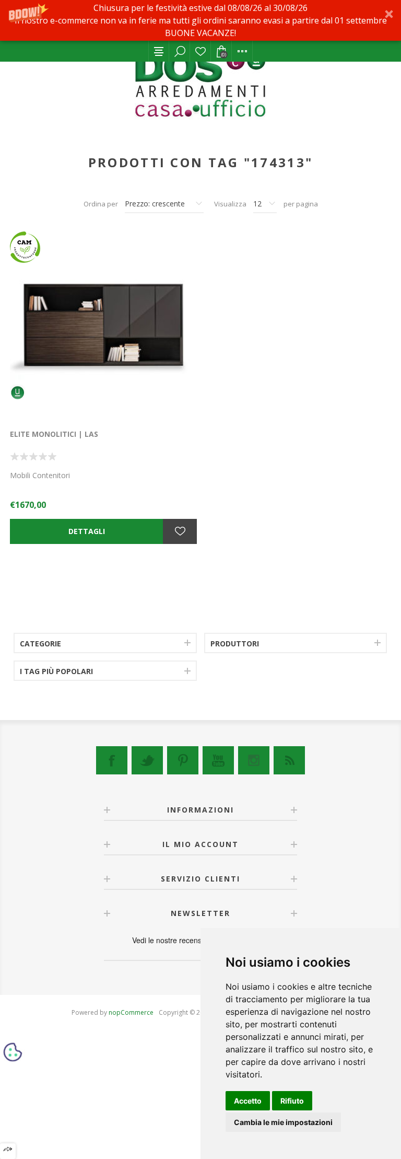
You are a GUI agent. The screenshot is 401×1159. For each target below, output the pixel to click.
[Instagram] (253, 760)
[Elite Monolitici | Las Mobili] (103, 325)
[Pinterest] (182, 760)
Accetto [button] (248, 1100)
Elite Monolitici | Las (54, 434)
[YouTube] (218, 760)
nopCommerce (131, 1012)
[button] (200, 20)
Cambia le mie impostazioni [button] (283, 1122)
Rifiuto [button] (292, 1100)
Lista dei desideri (200, 51)
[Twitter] (147, 760)
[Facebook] (111, 760)
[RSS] (289, 760)
